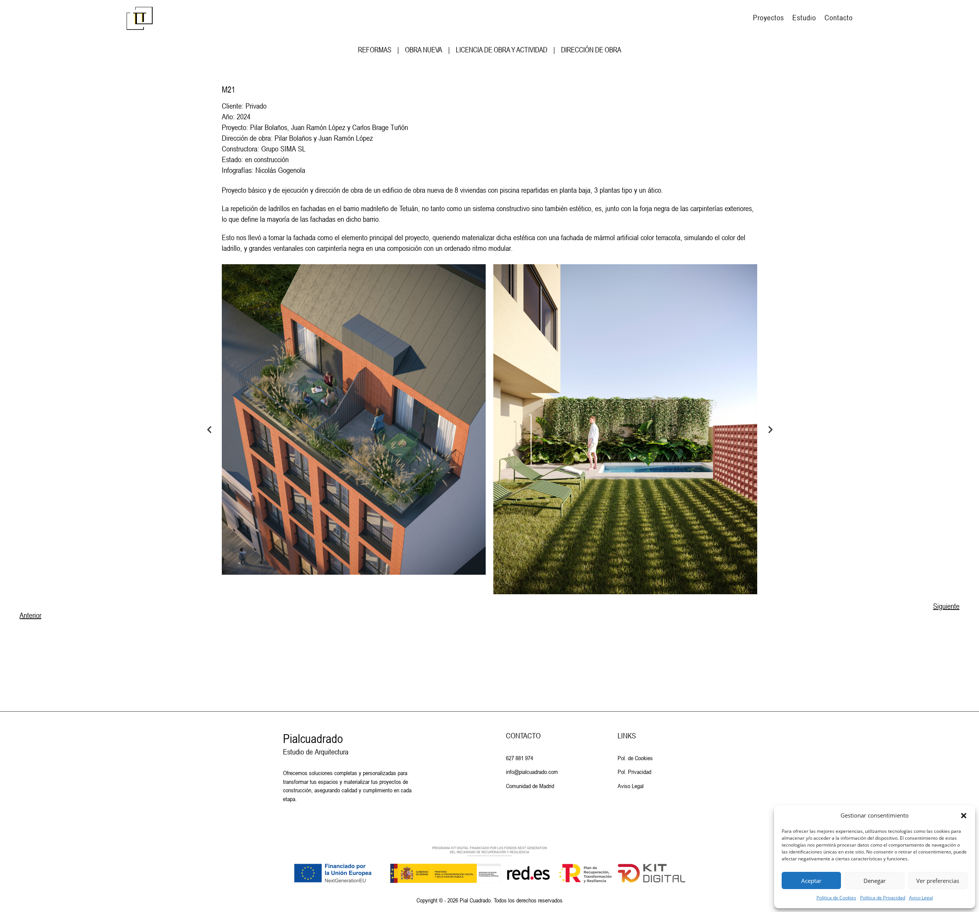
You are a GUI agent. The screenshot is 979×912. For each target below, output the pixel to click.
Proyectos (768, 17)
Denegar (875, 880)
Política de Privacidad (882, 897)
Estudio (804, 17)
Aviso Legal (921, 897)
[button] (964, 815)
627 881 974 (519, 758)
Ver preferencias (937, 880)
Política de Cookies (836, 897)
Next (770, 429)
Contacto (839, 17)
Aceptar (811, 880)
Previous (209, 429)
